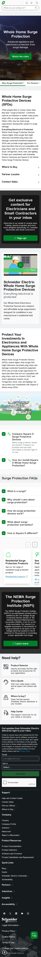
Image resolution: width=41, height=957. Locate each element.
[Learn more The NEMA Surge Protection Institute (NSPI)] (20, 643)
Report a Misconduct (10, 835)
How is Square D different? (22, 533)
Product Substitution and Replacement (18, 857)
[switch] (4, 952)
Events (4, 872)
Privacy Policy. (25, 751)
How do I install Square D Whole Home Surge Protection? (25, 463)
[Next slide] (34, 544)
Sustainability (7, 879)
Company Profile (9, 824)
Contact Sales (8, 802)
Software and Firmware (12, 854)
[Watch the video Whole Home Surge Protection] (20, 56)
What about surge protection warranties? (20, 523)
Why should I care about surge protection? (21, 501)
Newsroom (6, 831)
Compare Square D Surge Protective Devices (23, 437)
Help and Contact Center (12, 798)
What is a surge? (16, 491)
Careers (5, 820)
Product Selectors (9, 850)
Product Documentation (11, 846)
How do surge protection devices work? (21, 512)
